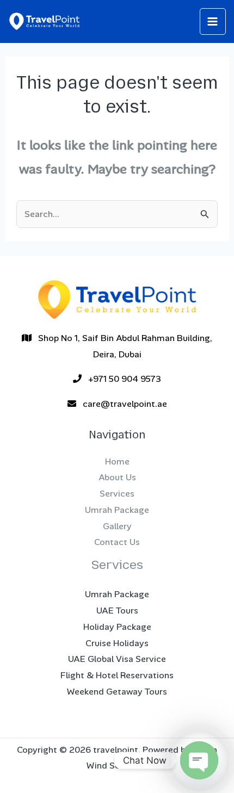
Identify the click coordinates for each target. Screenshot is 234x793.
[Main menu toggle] (213, 21)
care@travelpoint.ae (121, 404)
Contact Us (117, 542)
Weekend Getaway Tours (117, 691)
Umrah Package (117, 510)
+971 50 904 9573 (121, 379)
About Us (117, 477)
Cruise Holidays (117, 643)
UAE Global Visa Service (117, 659)
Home (117, 461)
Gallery (117, 526)
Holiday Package (117, 627)
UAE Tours (117, 610)
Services (117, 493)
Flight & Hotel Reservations (117, 675)
